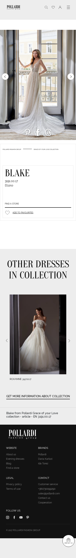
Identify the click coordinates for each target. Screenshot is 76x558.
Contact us (44, 498)
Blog (8, 463)
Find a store (12, 204)
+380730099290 (46, 488)
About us (11, 454)
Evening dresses (15, 458)
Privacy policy (14, 484)
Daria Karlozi (45, 458)
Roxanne (15, 379)
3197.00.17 (26, 379)
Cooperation (45, 502)
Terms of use (13, 488)
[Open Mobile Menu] (68, 7)
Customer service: (48, 484)
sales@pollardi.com (49, 493)
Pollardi (42, 454)
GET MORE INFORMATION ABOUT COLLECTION (38, 396)
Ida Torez (43, 463)
